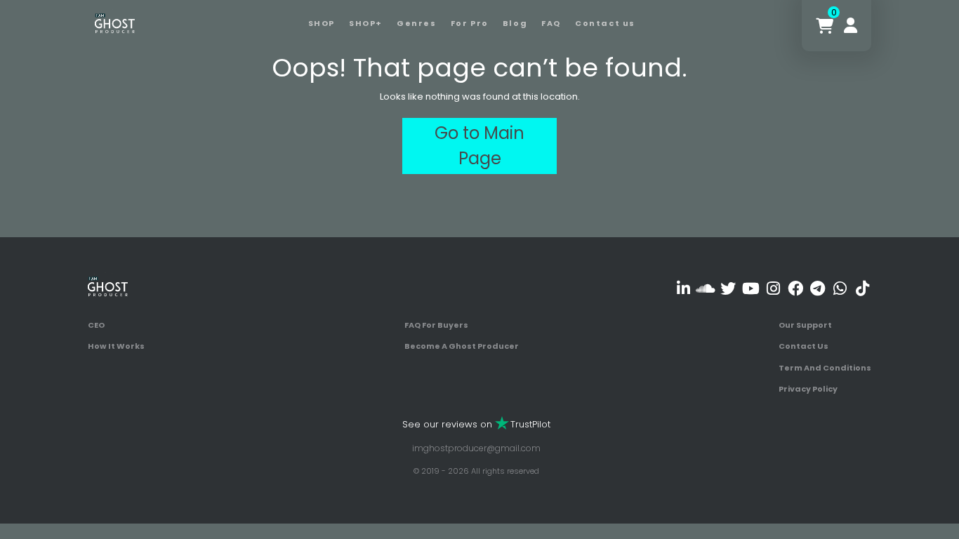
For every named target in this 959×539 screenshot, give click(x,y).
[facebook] (795, 289)
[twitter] (728, 289)
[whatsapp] (840, 289)
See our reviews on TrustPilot (476, 424)
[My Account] (850, 25)
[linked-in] (683, 289)
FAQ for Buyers (436, 325)
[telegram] (817, 289)
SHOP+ (366, 23)
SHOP (321, 23)
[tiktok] (862, 289)
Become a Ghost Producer (461, 346)
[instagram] (773, 289)
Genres (417, 23)
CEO (96, 325)
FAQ (551, 23)
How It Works (116, 346)
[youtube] (751, 289)
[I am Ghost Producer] (115, 22)
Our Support (805, 325)
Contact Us (803, 346)
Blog (515, 23)
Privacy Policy (808, 388)
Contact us (605, 23)
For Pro (470, 23)
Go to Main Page (479, 145)
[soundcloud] (706, 289)
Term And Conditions (825, 367)
